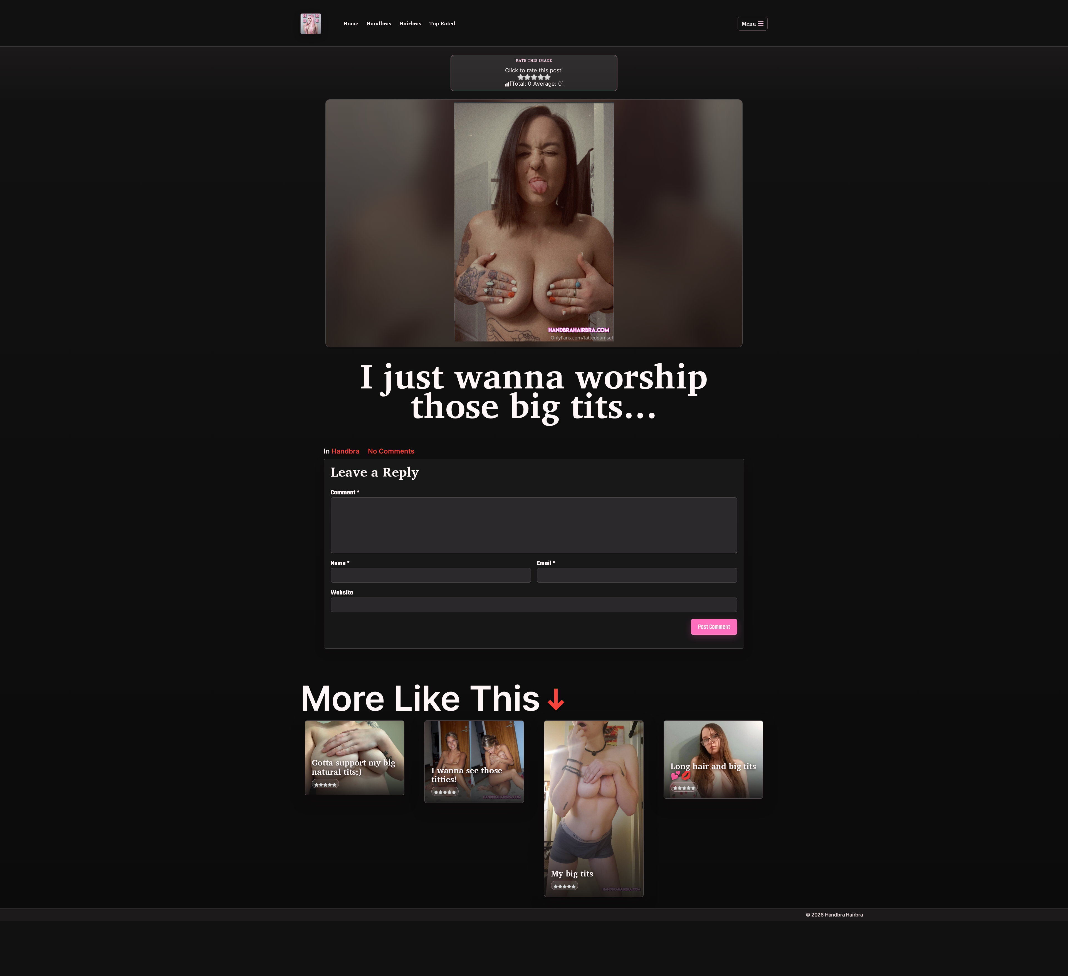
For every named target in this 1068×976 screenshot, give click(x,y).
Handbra (346, 451)
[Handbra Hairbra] (310, 23)
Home (350, 23)
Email (546, 563)
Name (340, 563)
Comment (345, 492)
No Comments (391, 451)
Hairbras (410, 23)
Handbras (379, 23)
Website (342, 592)
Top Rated (442, 23)
